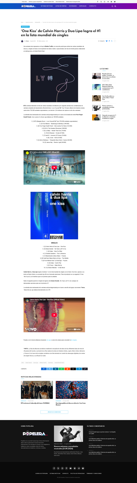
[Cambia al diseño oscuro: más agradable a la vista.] (112, 6)
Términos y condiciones (94, 473)
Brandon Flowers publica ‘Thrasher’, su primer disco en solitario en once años (109, 76)
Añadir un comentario (54, 412)
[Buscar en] (115, 6)
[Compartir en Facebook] (109, 41)
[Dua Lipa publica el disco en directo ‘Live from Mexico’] (72, 390)
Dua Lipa (36, 362)
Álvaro (27, 41)
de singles (74, 340)
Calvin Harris (29, 362)
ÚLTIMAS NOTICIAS (47, 6)
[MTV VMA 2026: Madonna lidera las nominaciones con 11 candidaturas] (96, 87)
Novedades (58, 400)
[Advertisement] (68, 15)
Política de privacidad (77, 473)
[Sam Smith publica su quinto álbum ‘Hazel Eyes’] (96, 98)
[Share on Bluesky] (106, 41)
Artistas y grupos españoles (35, 1)
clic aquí (48, 340)
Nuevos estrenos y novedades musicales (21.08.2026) (108, 107)
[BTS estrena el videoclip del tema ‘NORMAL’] (37, 390)
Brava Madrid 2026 (60, 1)
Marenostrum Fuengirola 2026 (73, 1)
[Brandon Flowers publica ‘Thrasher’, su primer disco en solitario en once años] (96, 76)
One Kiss (50, 362)
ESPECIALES (82, 6)
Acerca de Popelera (42, 473)
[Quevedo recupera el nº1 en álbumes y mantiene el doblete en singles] (96, 117)
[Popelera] (29, 6)
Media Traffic (43, 362)
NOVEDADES (73, 6)
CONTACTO (92, 6)
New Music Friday (58, 443)
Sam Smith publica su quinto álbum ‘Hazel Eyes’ (108, 98)
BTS (23, 362)
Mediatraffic (25, 26)
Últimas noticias (55, 473)
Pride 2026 (24, 1)
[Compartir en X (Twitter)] (112, 41)
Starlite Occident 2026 (49, 1)
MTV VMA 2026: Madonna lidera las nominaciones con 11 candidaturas (107, 87)
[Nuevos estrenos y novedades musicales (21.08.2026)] (96, 108)
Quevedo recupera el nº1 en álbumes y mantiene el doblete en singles (109, 117)
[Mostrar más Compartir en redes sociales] (115, 41)
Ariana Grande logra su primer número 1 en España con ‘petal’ (102, 432)
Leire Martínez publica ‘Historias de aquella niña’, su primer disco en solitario (102, 439)
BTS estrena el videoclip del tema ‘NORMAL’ (35, 403)
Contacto (65, 473)
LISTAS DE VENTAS (60, 6)
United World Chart (59, 362)
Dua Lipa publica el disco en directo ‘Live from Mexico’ (71, 404)
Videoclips (23, 400)
